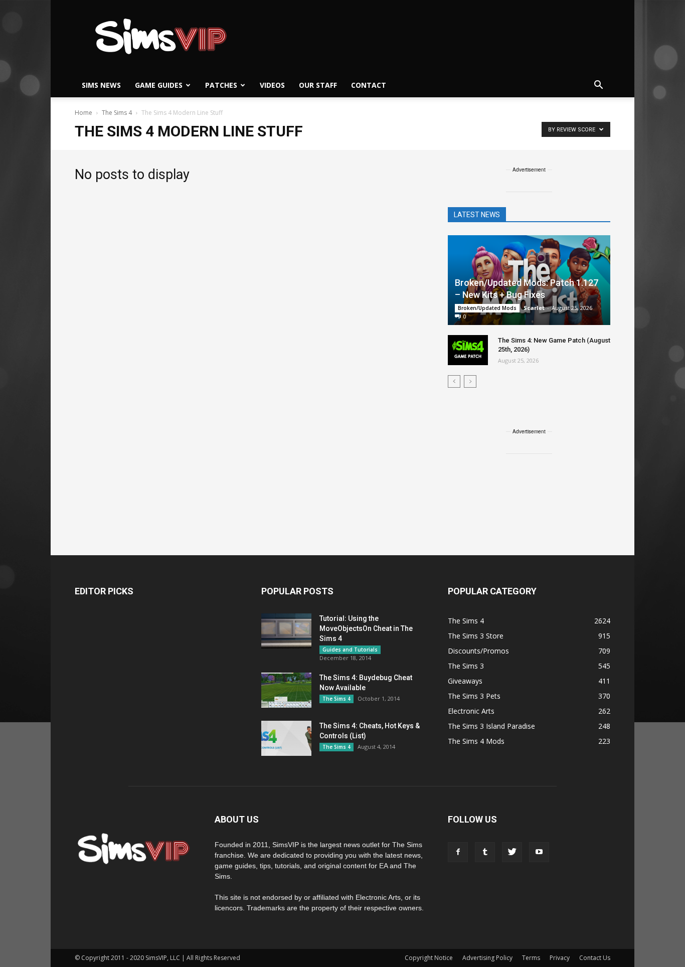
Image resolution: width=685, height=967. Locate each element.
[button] (598, 85)
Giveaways (465, 681)
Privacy (560, 957)
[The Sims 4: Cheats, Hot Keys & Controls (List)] (286, 738)
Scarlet (534, 307)
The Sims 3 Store (475, 635)
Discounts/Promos (478, 651)
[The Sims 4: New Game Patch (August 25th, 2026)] (468, 350)
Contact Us (594, 957)
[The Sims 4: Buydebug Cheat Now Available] (286, 690)
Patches (221, 85)
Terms (531, 957)
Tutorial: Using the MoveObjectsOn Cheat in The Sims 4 (366, 628)
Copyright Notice (429, 957)
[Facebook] (458, 852)
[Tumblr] (485, 852)
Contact (368, 85)
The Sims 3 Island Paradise (491, 726)
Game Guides (159, 85)
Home (83, 112)
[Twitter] (512, 852)
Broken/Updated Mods (487, 307)
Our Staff (318, 85)
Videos (272, 85)
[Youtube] (539, 852)
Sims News (101, 85)
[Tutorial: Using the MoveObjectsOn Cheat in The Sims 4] (286, 631)
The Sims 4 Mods (476, 741)
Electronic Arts (471, 711)
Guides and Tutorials (350, 649)
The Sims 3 (466, 666)
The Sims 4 (336, 698)
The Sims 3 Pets (474, 696)
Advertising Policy (487, 957)
